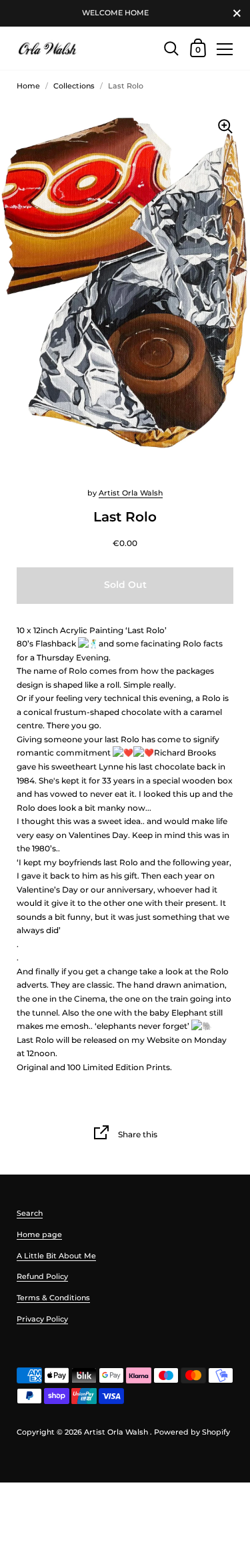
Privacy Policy (42, 1319)
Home (28, 85)
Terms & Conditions (53, 1297)
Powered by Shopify (192, 1432)
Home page (39, 1234)
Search (30, 1213)
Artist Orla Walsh (131, 492)
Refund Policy (42, 1276)
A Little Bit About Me (56, 1255)
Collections (74, 85)
